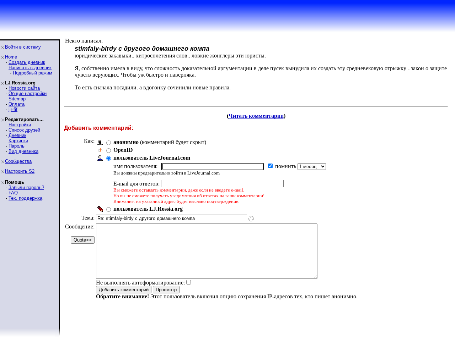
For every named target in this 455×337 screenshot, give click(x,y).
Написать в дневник (30, 67)
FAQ (13, 192)
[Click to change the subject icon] (251, 218)
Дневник (17, 135)
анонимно (126, 142)
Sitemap (17, 98)
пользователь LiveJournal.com (151, 158)
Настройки (20, 124)
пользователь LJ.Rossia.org (148, 209)
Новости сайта (24, 88)
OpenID (123, 150)
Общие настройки (28, 93)
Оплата (17, 104)
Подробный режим (32, 73)
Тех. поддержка (25, 198)
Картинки (18, 140)
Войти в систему (23, 47)
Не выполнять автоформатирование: (140, 283)
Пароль (17, 146)
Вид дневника (23, 151)
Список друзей (24, 130)
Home (11, 57)
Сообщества (18, 161)
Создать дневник (27, 62)
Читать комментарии (256, 116)
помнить (286, 166)
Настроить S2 (19, 171)
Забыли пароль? (26, 187)
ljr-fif (13, 109)
